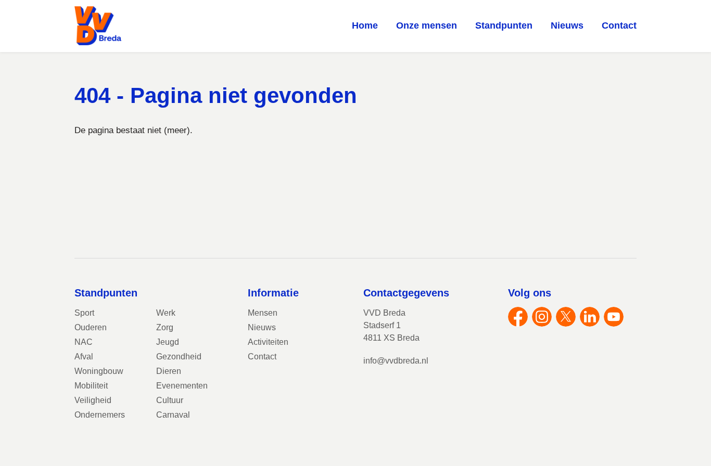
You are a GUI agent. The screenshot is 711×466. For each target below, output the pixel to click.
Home (365, 25)
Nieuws (567, 25)
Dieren (168, 371)
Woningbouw (98, 371)
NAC (83, 342)
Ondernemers (99, 414)
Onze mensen (426, 25)
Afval (83, 356)
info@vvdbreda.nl (395, 360)
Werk (165, 312)
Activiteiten (268, 342)
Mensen (262, 312)
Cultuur (169, 400)
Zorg (164, 327)
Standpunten (503, 25)
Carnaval (173, 414)
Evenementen (182, 385)
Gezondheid (178, 356)
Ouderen (90, 327)
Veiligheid (92, 400)
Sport (84, 312)
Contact (619, 25)
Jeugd (167, 342)
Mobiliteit (91, 385)
